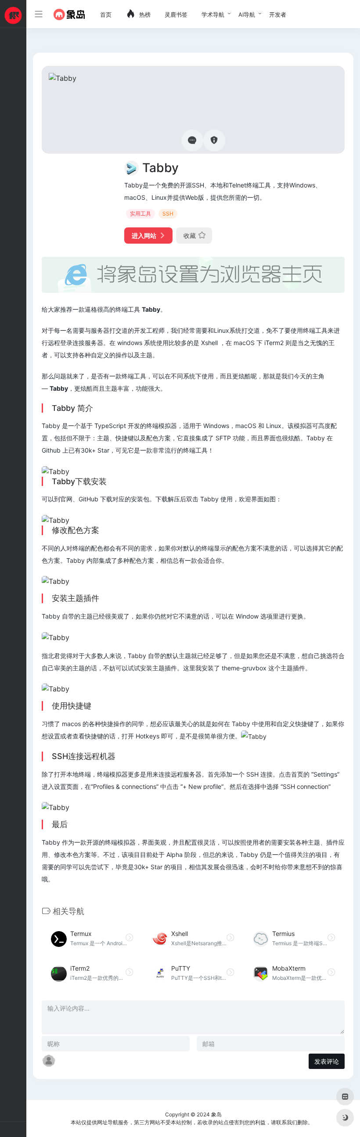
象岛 (216, 1114)
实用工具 (140, 213)
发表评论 (326, 1061)
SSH (167, 213)
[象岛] (69, 14)
